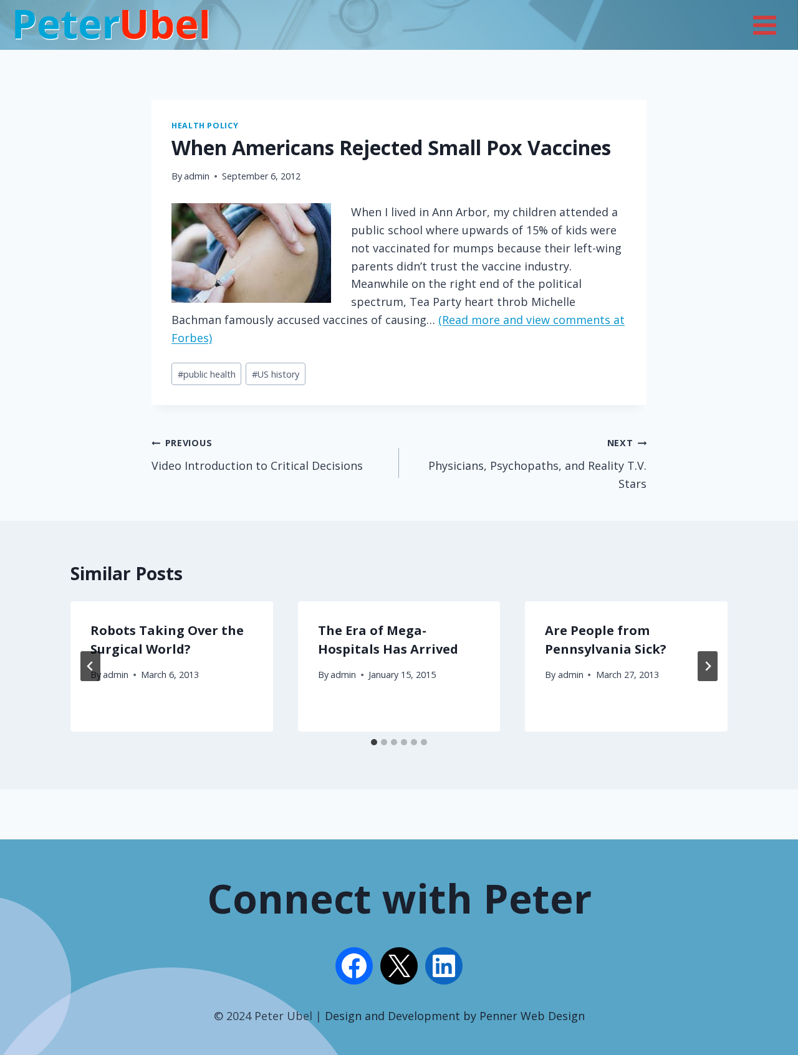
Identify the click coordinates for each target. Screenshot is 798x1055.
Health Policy (204, 125)
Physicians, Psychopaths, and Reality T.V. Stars (537, 464)
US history (275, 374)
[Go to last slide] (90, 666)
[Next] (708, 666)
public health (207, 374)
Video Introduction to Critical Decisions (257, 455)
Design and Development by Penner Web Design (455, 1015)
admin (196, 176)
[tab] (374, 742)
